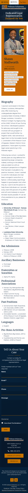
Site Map (12, 488)
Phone (3, 389)
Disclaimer (5, 419)
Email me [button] (10, 89)
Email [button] (15, 2)
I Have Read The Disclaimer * (13, 423)
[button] (4, 2)
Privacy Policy (20, 488)
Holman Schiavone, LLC (13, 484)
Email (4, 380)
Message (4, 398)
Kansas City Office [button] (14, 455)
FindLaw (24, 490)
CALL (24, 2)
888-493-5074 (15, 451)
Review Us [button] (14, 461)
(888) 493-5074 (9, 69)
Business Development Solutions (11, 490)
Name (3, 372)
